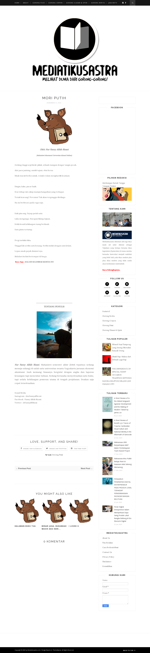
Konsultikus (107, 566)
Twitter (117, 287)
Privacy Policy (108, 557)
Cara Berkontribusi (110, 547)
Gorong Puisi (39, 3)
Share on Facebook (32, 448)
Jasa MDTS (112, 3)
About (26, 3)
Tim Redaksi (107, 543)
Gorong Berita (98, 3)
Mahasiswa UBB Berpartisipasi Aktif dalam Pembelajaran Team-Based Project (122, 446)
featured (106, 311)
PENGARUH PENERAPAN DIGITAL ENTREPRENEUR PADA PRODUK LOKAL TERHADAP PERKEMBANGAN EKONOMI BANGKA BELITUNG (123, 489)
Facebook (107, 287)
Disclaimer (106, 561)
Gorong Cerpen (55, 3)
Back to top (128, 650)
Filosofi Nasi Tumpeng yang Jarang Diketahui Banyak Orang (121, 347)
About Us (106, 538)
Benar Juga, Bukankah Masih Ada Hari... (54, 527)
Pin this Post (80, 448)
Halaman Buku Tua (25, 526)
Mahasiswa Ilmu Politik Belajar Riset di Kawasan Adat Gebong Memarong (122, 462)
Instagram (127, 287)
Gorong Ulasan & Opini (77, 3)
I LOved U (74, 526)
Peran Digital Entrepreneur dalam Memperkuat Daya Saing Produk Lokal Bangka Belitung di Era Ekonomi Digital (122, 514)
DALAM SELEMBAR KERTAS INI (39, 262)
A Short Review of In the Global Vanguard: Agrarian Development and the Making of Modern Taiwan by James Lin (122, 405)
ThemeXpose (57, 650)
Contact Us (107, 552)
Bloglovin (117, 296)
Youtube (127, 296)
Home (17, 3)
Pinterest (107, 296)
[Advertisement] (54, 285)
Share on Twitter (57, 448)
